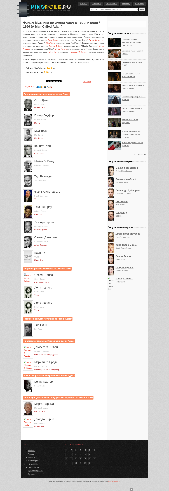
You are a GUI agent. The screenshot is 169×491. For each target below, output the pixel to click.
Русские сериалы (35, 470)
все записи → (140, 154)
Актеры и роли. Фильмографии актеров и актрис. (50, 11)
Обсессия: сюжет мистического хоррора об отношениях (133, 42)
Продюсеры (33, 464)
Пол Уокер (122, 201)
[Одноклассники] (42, 86)
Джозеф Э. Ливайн (79, 52)
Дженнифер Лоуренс (128, 233)
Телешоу (126, 4)
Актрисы (96, 4)
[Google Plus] (50, 86)
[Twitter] (39, 86)
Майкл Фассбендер (127, 168)
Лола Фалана (61, 49)
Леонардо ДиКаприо (128, 190)
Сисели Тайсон (55, 46)
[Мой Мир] (45, 86)
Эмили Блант (123, 256)
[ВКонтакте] (36, 86)
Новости (31, 451)
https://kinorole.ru (113, 481)
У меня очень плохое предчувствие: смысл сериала (131, 134)
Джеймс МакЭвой (126, 179)
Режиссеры (111, 4)
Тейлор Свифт (124, 278)
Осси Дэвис (53, 40)
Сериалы (139, 4)
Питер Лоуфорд (96, 40)
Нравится (87, 82)
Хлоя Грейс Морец (126, 245)
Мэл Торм (50, 43)
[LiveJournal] (47, 86)
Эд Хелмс (121, 212)
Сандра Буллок (124, 267)
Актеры (83, 4)
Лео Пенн (53, 52)
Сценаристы (33, 467)
